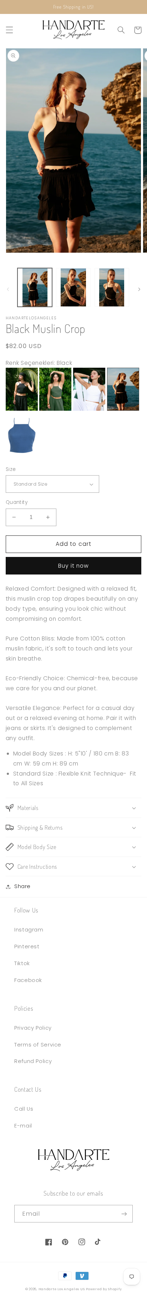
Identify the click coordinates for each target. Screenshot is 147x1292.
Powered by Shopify (104, 1289)
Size (11, 469)
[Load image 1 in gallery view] (34, 287)
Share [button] (22, 886)
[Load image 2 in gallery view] (73, 287)
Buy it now (73, 566)
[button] (9, 30)
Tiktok (22, 963)
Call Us (23, 1108)
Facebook (28, 980)
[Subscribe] (124, 1213)
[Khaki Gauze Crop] (55, 409)
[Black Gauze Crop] (22, 409)
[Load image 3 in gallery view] (112, 287)
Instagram (29, 929)
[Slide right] (139, 289)
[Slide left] (8, 289)
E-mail (23, 1125)
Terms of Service (37, 1044)
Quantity (16, 502)
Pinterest (27, 946)
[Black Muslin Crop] (123, 409)
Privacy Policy (33, 1027)
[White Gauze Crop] (89, 409)
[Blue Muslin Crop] (22, 455)
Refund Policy (33, 1061)
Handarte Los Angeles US (62, 1289)
